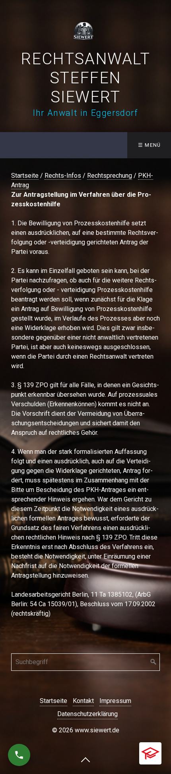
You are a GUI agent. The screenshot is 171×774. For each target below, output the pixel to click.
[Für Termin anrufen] (19, 755)
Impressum (115, 701)
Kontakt (83, 701)
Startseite (25, 175)
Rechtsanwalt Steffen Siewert (85, 78)
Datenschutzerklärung (87, 714)
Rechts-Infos (63, 175)
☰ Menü (149, 145)
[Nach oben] (85, 759)
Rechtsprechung (109, 175)
